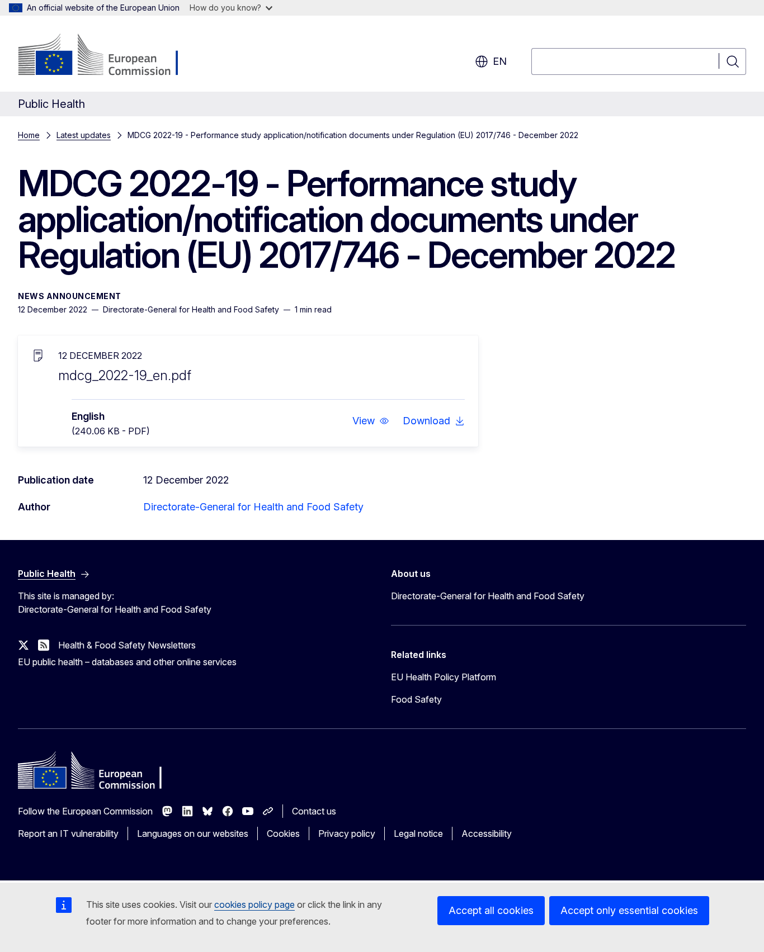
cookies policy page (254, 904)
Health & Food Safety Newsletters (127, 645)
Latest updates (83, 135)
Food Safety (416, 699)
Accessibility (486, 833)
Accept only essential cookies (629, 910)
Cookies (283, 833)
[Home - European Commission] (108, 56)
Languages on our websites (192, 833)
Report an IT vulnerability (68, 833)
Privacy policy (346, 833)
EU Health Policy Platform (443, 677)
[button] (370, 421)
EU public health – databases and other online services (127, 661)
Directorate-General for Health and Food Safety (253, 507)
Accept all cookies (491, 910)
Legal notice (418, 833)
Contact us (314, 811)
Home (29, 135)
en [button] (500, 61)
